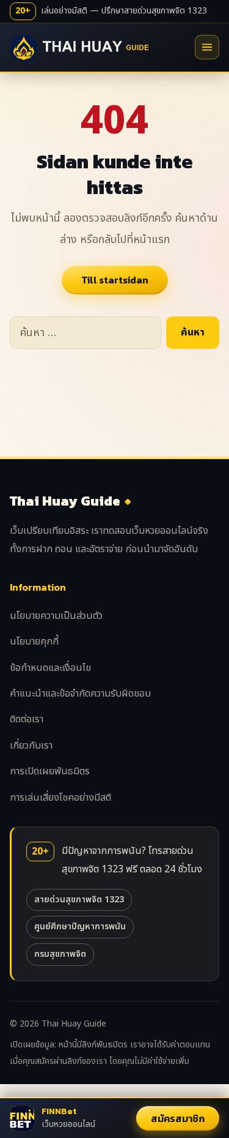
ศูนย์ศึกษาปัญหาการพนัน (80, 926)
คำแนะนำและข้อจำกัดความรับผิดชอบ (80, 693)
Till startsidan (114, 279)
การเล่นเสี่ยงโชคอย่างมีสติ (60, 797)
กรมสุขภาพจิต (60, 954)
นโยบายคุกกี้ (34, 641)
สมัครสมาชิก (178, 1118)
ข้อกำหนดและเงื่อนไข (50, 668)
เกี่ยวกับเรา (31, 745)
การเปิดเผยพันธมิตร (50, 771)
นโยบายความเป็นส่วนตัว (56, 615)
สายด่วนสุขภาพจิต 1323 (79, 899)
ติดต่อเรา (26, 719)
